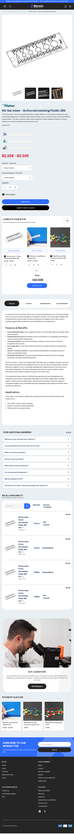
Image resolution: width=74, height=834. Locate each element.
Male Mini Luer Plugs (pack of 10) (53, 723)
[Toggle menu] (4, 6)
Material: (9, 163)
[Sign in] (65, 6)
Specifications (45, 303)
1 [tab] (36, 270)
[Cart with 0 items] (70, 6)
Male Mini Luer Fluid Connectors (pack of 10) (31, 723)
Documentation (62, 303)
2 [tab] (37, 270)
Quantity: (5, 183)
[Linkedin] (39, 811)
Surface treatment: (12, 173)
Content (29, 303)
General (12, 303)
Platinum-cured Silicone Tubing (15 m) (10, 723)
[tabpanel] (14, 247)
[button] (6, 265)
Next (66, 220)
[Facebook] (45, 811)
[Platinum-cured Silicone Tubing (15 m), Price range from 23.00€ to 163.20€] (11, 711)
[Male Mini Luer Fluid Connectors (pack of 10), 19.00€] (32, 711)
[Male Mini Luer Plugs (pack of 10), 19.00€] (54, 711)
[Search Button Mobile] (10, 6)
